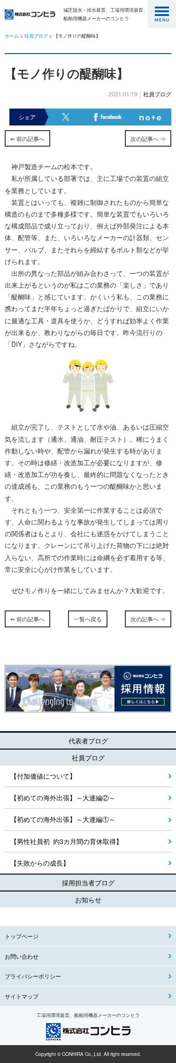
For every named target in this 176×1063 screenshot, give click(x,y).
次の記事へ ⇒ (148, 138)
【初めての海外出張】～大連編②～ (62, 797)
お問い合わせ (21, 956)
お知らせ (88, 899)
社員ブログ (36, 35)
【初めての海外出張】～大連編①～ (62, 819)
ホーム (12, 35)
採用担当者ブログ (88, 882)
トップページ (21, 936)
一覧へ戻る (88, 619)
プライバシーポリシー (33, 976)
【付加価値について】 (43, 776)
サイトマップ (21, 996)
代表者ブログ (88, 740)
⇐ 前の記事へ (27, 138)
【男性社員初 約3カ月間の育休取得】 (66, 841)
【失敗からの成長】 (39, 863)
